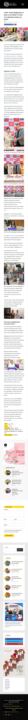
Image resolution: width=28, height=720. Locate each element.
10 (18, 572)
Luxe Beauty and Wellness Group (12, 56)
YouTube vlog (13, 235)
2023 (6, 685)
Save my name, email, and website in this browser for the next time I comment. (12, 531)
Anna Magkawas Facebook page (16, 152)
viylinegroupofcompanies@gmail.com (12, 706)
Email (15, 519)
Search (6, 547)
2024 (6, 684)
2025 (6, 682)
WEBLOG (16, 435)
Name (5, 519)
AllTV (5, 210)
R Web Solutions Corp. (14, 711)
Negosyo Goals (15, 99)
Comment (6, 509)
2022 (6, 687)
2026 (6, 681)
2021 (6, 689)
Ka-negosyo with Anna (15, 429)
